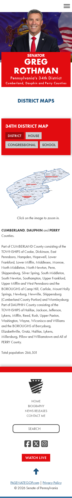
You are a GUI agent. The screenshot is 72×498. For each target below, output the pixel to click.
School (49, 144)
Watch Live (36, 457)
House (33, 135)
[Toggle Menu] (67, 6)
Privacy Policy (52, 482)
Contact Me (36, 416)
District (14, 135)
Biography (36, 406)
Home (36, 401)
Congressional (22, 144)
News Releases (36, 411)
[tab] (14, 137)
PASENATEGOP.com (24, 482)
